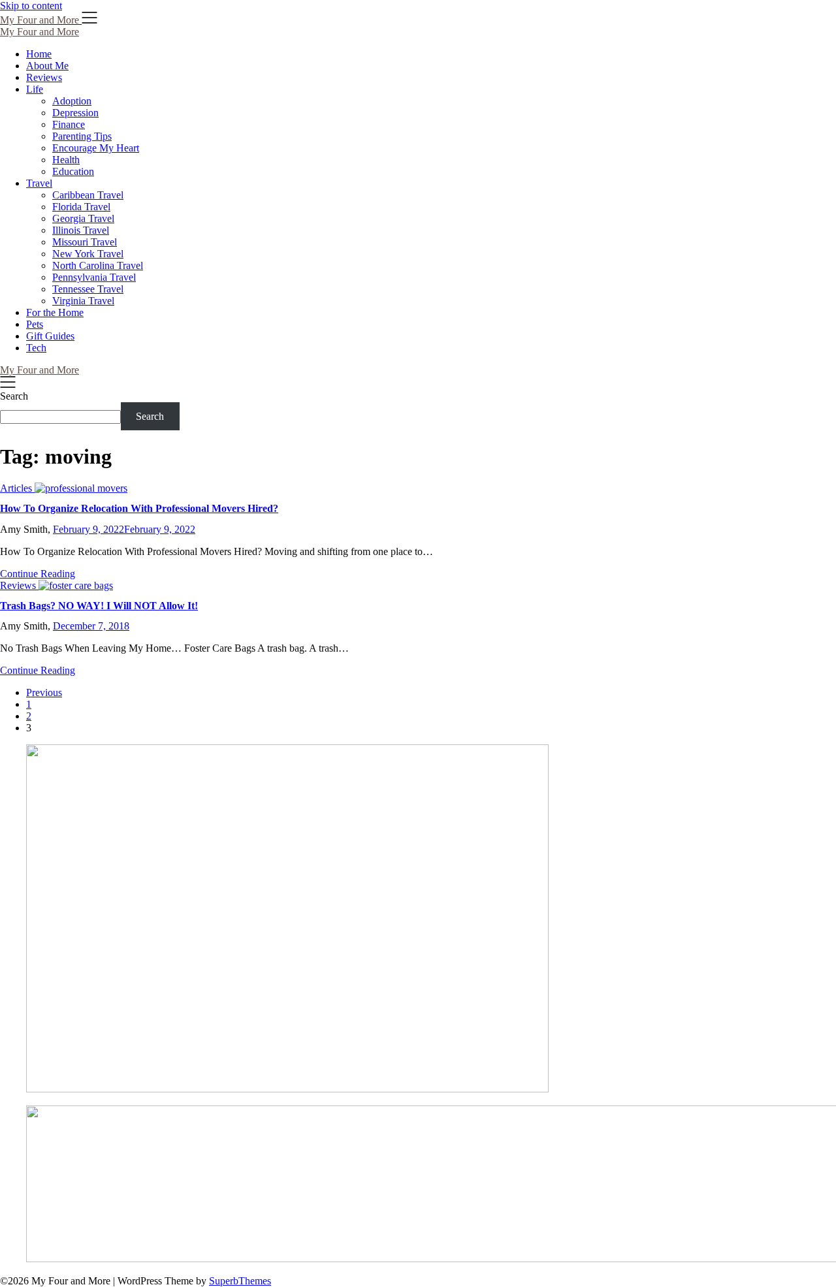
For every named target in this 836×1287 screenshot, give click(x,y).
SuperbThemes (240, 1280)
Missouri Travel (84, 241)
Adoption (71, 100)
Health (66, 159)
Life (34, 89)
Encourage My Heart (95, 147)
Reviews (44, 77)
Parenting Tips (82, 136)
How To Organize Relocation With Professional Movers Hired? (139, 508)
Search (14, 396)
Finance (68, 124)
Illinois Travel (80, 230)
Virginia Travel (83, 300)
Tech (36, 347)
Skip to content (31, 5)
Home (39, 53)
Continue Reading (37, 573)
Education (73, 171)
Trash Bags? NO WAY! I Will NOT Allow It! (99, 605)
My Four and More (39, 31)
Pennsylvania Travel (94, 277)
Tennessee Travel (87, 288)
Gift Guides (50, 336)
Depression (75, 112)
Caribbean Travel (87, 194)
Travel (39, 183)
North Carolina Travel (97, 265)
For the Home (55, 312)
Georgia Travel (83, 218)
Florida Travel (81, 206)
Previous (44, 692)
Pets (34, 324)
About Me (47, 65)
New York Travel (87, 253)
